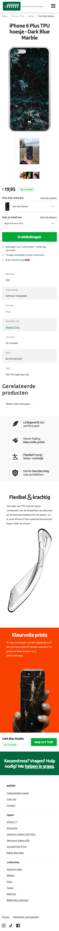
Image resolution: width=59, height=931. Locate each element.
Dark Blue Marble (46, 16)
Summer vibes (14, 869)
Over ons (11, 799)
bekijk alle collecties (48, 198)
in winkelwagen (29, 237)
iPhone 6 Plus (17, 16)
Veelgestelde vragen (18, 793)
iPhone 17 (12, 822)
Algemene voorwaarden (26, 917)
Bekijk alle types (15, 852)
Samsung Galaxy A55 (18, 840)
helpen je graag (39, 766)
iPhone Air (12, 828)
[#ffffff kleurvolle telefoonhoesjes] (11, 6)
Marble (31, 16)
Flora (9, 881)
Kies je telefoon (29, 217)
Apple (4, 16)
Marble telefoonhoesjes (18, 404)
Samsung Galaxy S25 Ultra (21, 834)
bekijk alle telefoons (48, 217)
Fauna (10, 887)
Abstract (11, 893)
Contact (11, 805)
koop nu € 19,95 (44, 742)
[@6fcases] (3, 926)
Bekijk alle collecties (17, 900)
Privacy (6, 917)
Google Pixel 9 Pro (16, 846)
